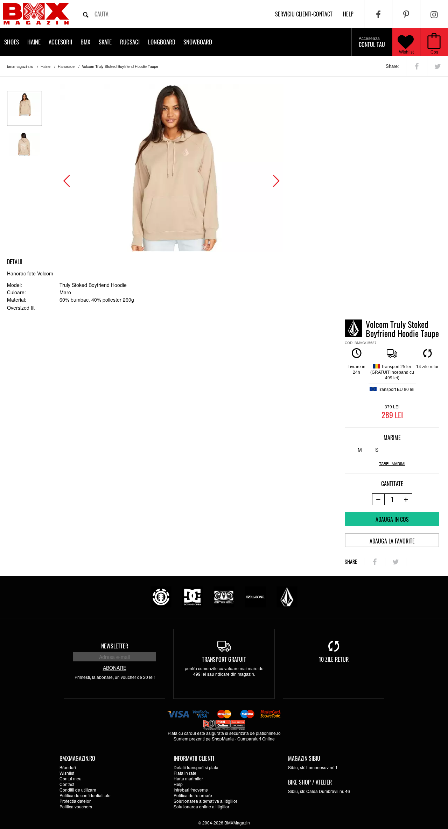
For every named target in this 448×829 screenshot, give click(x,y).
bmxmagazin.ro (20, 66)
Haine (34, 41)
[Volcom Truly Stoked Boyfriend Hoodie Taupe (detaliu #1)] (24, 148)
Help (178, 784)
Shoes (11, 41)
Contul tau (372, 42)
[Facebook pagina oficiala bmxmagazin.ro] (378, 14)
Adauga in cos (392, 519)
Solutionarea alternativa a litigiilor (205, 801)
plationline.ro (268, 733)
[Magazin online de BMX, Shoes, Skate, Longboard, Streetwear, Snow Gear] (36, 14)
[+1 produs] (406, 499)
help (348, 14)
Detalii (14, 262)
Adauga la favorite (392, 541)
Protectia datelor (75, 801)
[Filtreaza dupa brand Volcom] (287, 596)
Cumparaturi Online (256, 739)
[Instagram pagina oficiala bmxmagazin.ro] (434, 14)
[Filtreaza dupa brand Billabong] (255, 596)
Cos (434, 52)
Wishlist (406, 52)
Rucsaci (130, 41)
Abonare (114, 667)
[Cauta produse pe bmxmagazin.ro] (85, 14)
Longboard (161, 41)
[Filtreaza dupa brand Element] (161, 596)
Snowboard (197, 41)
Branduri (67, 767)
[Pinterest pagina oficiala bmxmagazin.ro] (406, 14)
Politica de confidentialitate (85, 795)
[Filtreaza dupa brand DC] (192, 596)
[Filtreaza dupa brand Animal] (224, 596)
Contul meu (70, 778)
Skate (105, 41)
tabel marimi (392, 463)
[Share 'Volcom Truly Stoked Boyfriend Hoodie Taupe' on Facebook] (416, 66)
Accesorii (60, 41)
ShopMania (223, 739)
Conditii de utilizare (77, 790)
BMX (85, 41)
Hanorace (66, 66)
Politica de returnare (193, 795)
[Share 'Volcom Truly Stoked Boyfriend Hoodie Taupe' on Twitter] (437, 66)
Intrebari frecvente (191, 790)
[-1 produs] (378, 499)
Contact (66, 784)
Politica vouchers (75, 806)
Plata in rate (185, 773)
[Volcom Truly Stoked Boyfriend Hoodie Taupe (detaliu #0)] (24, 108)
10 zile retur (334, 659)
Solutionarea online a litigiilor (201, 806)
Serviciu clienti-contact (303, 14)
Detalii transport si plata (196, 767)
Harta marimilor (188, 778)
